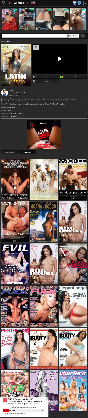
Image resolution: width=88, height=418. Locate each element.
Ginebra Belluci (26, 104)
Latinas (11, 116)
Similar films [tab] (9, 152)
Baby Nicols (17, 104)
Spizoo (8, 110)
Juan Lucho (35, 104)
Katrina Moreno (45, 104)
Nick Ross (53, 104)
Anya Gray (9, 104)
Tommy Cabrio (61, 104)
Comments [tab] (27, 152)
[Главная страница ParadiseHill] (19, 2)
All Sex (16, 116)
